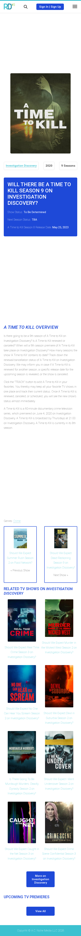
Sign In (43, 6)
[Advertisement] (40, 40)
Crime (17, 521)
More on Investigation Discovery (40, 879)
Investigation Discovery (21, 165)
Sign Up (56, 6)
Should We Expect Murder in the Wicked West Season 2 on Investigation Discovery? (59, 647)
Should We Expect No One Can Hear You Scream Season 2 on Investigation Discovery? (22, 713)
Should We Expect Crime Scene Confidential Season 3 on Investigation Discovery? (59, 853)
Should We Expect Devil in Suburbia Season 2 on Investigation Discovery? (59, 717)
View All (40, 911)
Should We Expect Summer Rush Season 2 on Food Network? (20, 557)
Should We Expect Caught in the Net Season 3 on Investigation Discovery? (22, 853)
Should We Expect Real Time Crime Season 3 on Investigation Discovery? (22, 652)
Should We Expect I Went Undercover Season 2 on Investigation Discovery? (59, 783)
